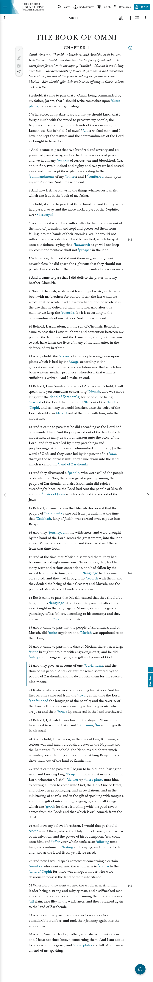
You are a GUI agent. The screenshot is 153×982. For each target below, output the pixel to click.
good (50, 806)
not (57, 619)
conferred (96, 176)
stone (34, 652)
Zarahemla (53, 513)
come (34, 831)
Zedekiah (44, 518)
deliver (73, 779)
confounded (39, 701)
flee (87, 402)
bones (62, 711)
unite (53, 632)
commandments (42, 176)
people (74, 472)
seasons (63, 160)
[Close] (19, 50)
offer (56, 841)
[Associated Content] (130, 48)
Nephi (34, 407)
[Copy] (19, 66)
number (36, 866)
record (65, 356)
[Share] (19, 72)
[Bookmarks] (129, 18)
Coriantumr (94, 665)
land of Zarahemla (65, 397)
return (104, 866)
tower (82, 695)
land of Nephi (40, 871)
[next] (148, 494)
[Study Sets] (121, 18)
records (68, 312)
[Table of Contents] (4, 18)
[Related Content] (137, 18)
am (86, 130)
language (91, 573)
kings (74, 361)
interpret (36, 657)
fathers (70, 176)
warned (35, 402)
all (32, 901)
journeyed (57, 532)
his (98, 725)
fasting (68, 847)
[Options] (145, 18)
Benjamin (85, 725)
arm (113, 453)
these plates (94, 779)
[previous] (5, 494)
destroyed (45, 215)
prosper (85, 250)
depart (62, 413)
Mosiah (94, 391)
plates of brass (54, 494)
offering (103, 841)
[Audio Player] (140, 969)
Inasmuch (82, 244)
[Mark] (19, 58)
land (111, 402)
